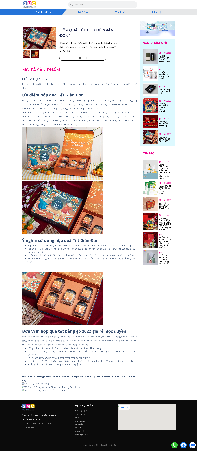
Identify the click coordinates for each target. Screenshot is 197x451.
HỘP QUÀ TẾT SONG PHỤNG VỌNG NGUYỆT (164, 108)
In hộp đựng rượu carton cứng (164, 91)
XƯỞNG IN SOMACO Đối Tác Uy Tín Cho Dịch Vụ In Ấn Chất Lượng (165, 242)
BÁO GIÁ (83, 12)
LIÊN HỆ (156, 12)
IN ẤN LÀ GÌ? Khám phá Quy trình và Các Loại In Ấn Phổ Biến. (165, 259)
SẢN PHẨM (42, 12)
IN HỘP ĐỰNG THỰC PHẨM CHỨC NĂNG (165, 75)
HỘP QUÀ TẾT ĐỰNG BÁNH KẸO (164, 123)
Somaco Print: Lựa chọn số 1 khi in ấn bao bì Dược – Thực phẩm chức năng (164, 171)
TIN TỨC (120, 12)
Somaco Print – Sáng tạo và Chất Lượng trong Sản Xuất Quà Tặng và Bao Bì (165, 224)
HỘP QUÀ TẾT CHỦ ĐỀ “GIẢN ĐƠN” (164, 139)
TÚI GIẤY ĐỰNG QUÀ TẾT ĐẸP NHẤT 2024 (164, 206)
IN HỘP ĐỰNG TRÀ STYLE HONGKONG (164, 59)
